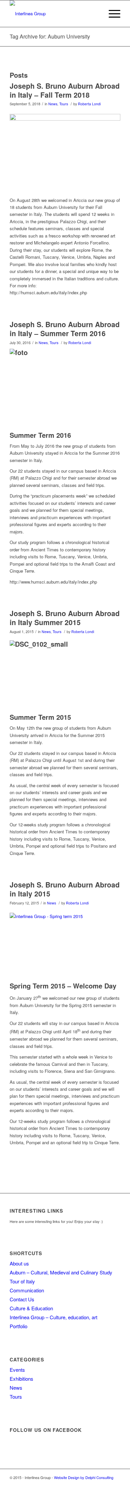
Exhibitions (21, 1378)
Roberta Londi (89, 103)
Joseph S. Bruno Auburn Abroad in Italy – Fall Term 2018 (65, 90)
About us (19, 1263)
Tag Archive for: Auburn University (50, 36)
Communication (27, 1290)
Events (17, 1369)
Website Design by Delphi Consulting (83, 1477)
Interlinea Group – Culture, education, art (53, 1317)
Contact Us (22, 1299)
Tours (63, 103)
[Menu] (111, 13)
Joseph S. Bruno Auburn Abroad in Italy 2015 (65, 889)
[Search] (95, 13)
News (52, 103)
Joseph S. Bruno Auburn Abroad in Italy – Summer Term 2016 (65, 328)
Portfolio (18, 1326)
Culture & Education (31, 1308)
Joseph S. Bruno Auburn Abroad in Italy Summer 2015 (65, 617)
